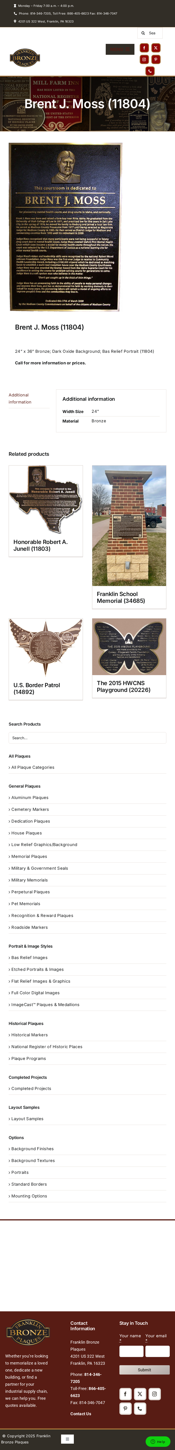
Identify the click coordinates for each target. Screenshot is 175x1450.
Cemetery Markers (30, 809)
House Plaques (26, 833)
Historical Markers (29, 1034)
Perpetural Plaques (30, 891)
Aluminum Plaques (30, 797)
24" (95, 411)
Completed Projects (31, 1088)
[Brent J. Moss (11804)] (87, 227)
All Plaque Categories (32, 767)
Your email (156, 1338)
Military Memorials (29, 880)
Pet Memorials (25, 903)
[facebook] (144, 48)
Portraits (19, 1172)
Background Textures (33, 1160)
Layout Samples (27, 1118)
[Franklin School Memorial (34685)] (129, 526)
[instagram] (144, 59)
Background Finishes (32, 1148)
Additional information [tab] (20, 398)
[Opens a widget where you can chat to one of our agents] (157, 1442)
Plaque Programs (28, 1058)
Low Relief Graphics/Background (44, 844)
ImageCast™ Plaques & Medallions (45, 1004)
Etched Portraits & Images (37, 969)
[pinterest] (156, 59)
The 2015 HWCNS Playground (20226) (123, 686)
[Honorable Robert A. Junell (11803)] (46, 500)
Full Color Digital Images (35, 992)
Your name (130, 1338)
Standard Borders (29, 1184)
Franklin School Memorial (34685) (121, 597)
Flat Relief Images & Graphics (40, 981)
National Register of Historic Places (46, 1046)
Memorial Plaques (29, 856)
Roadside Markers (29, 927)
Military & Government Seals (39, 868)
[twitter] (156, 48)
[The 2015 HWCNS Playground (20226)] (129, 647)
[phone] (150, 71)
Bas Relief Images (29, 957)
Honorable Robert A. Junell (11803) (40, 545)
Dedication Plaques (30, 821)
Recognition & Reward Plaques (42, 915)
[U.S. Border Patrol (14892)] (46, 648)
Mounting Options (29, 1196)
